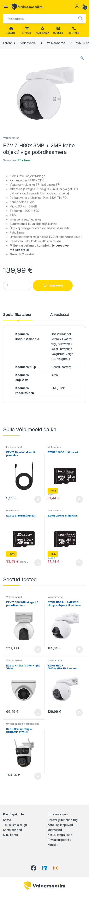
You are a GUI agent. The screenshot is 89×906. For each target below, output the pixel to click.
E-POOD (26, 33)
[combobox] (38, 18)
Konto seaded (12, 830)
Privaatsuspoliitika (59, 839)
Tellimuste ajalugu (15, 825)
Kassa (7, 820)
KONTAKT (74, 33)
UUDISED (58, 33)
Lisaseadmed (14, 447)
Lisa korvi (56, 285)
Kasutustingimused (60, 834)
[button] (82, 57)
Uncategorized (14, 723)
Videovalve (28, 43)
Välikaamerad (56, 43)
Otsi (80, 18)
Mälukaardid (54, 447)
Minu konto (10, 834)
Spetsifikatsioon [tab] (17, 315)
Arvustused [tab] (59, 315)
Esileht (7, 43)
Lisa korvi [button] (37, 499)
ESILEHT (10, 33)
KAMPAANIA (42, 33)
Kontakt (53, 844)
